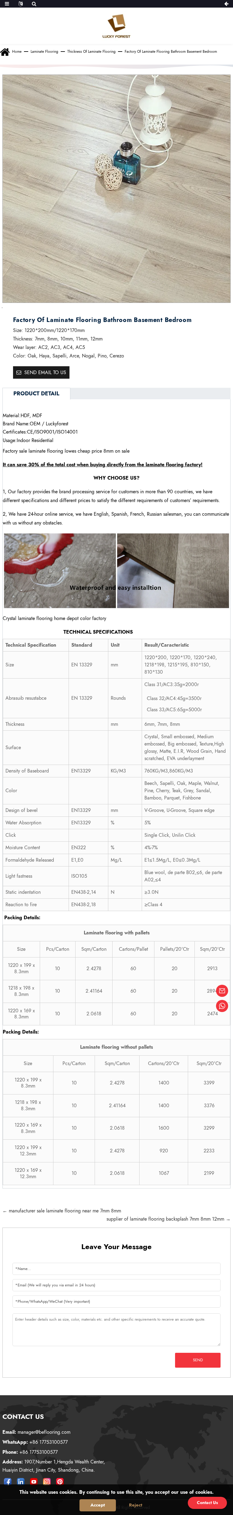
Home (17, 51)
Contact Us (207, 1503)
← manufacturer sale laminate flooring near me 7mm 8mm (61, 1210)
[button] (10, 308)
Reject (135, 1505)
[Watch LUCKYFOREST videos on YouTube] (34, 1481)
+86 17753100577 (35, 1442)
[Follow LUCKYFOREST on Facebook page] (7, 1481)
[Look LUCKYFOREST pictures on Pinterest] (60, 1481)
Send (198, 1360)
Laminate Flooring (44, 51)
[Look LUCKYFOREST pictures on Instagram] (47, 1481)
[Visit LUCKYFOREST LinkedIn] (20, 1481)
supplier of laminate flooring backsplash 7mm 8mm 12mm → (168, 1218)
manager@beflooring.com (36, 1432)
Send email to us (45, 372)
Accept (97, 1505)
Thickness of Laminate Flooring (91, 51)
